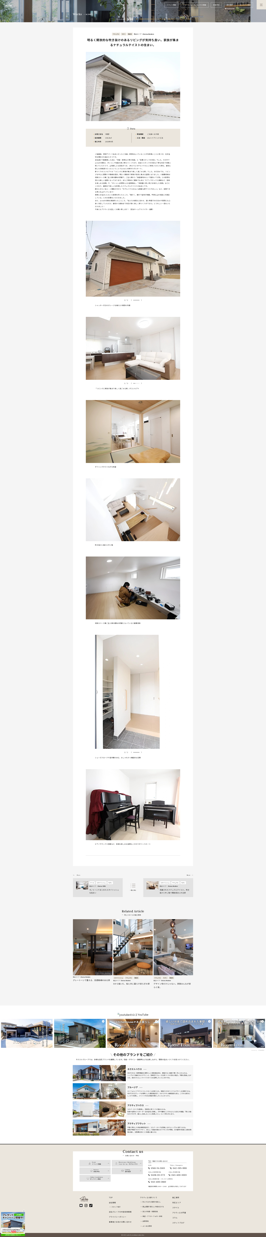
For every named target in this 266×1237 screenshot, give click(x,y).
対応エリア (176, 1202)
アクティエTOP (120, 19)
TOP (111, 1197)
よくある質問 (147, 1226)
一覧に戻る (133, 890)
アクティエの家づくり (148, 1197)
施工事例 (130, 19)
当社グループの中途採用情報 (120, 1212)
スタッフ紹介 (116, 1207)
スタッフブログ (178, 1222)
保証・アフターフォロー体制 (152, 1216)
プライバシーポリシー (117, 1217)
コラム (174, 1217)
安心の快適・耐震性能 (150, 1211)
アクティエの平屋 (179, 1212)
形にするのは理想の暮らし (152, 1202)
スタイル (175, 1207)
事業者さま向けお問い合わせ (120, 1222)
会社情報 (112, 1202)
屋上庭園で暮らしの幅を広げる (153, 1207)
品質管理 (146, 1221)
